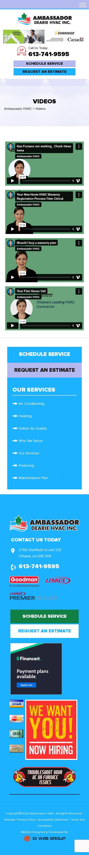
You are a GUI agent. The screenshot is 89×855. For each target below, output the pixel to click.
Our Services (29, 453)
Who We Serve (31, 441)
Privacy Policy (26, 819)
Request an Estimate (44, 72)
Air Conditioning (31, 404)
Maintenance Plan (33, 478)
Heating (25, 416)
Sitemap (9, 819)
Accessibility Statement (53, 819)
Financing (26, 466)
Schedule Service (44, 64)
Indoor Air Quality (33, 428)
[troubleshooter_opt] (44, 776)
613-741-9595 (48, 54)
